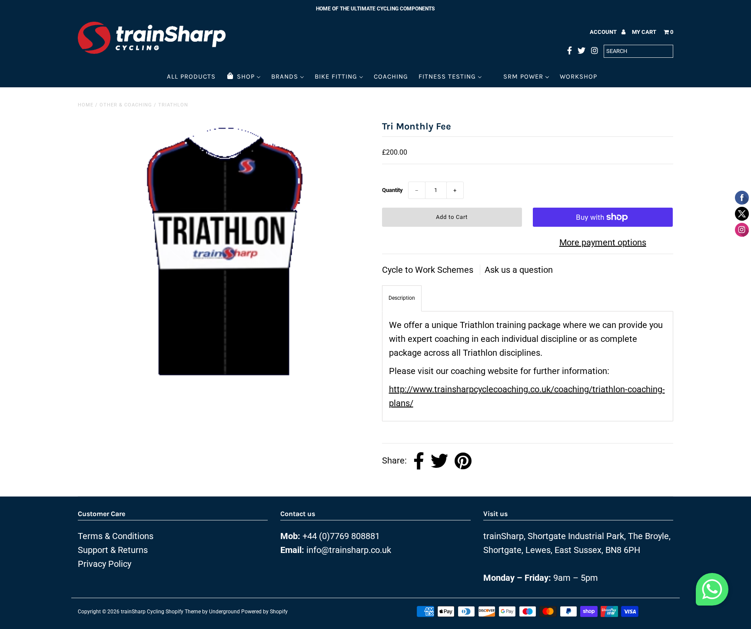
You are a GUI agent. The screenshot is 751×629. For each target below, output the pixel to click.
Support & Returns (113, 550)
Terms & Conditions (115, 536)
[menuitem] (191, 76)
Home (85, 105)
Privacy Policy (104, 564)
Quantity (392, 190)
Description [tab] (402, 298)
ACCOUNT (604, 32)
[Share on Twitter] (439, 461)
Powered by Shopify (264, 612)
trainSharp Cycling (142, 612)
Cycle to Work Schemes (428, 270)
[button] (712, 591)
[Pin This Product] (463, 461)
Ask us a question (519, 270)
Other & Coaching (126, 105)
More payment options (602, 242)
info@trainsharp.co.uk (348, 550)
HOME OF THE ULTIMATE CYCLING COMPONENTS (375, 9)
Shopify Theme (183, 612)
